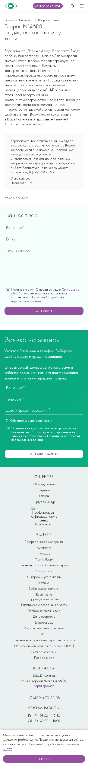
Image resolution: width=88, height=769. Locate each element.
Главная (9, 20)
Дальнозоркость (44, 616)
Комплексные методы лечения (44, 628)
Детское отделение (44, 652)
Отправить (44, 311)
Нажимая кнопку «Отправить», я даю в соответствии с (45, 295)
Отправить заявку (44, 454)
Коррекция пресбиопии (44, 599)
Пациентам (26, 20)
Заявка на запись (48, 5)
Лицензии (44, 490)
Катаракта (44, 547)
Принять (44, 759)
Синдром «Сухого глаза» (44, 577)
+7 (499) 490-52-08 (44, 697)
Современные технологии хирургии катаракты (44, 640)
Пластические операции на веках (44, 605)
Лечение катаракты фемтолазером (44, 565)
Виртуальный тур (44, 502)
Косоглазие (44, 594)
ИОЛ (44, 634)
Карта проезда (44, 686)
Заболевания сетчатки (44, 589)
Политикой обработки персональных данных (37, 299)
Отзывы (44, 496)
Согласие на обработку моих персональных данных (45, 291)
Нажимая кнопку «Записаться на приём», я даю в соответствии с (45, 434)
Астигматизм (44, 571)
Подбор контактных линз (44, 611)
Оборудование (44, 484)
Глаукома (44, 553)
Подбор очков (44, 658)
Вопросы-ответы (49, 20)
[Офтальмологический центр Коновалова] (10, 6)
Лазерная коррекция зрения (44, 542)
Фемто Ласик (44, 559)
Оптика (44, 583)
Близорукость (44, 622)
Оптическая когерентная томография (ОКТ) (44, 646)
